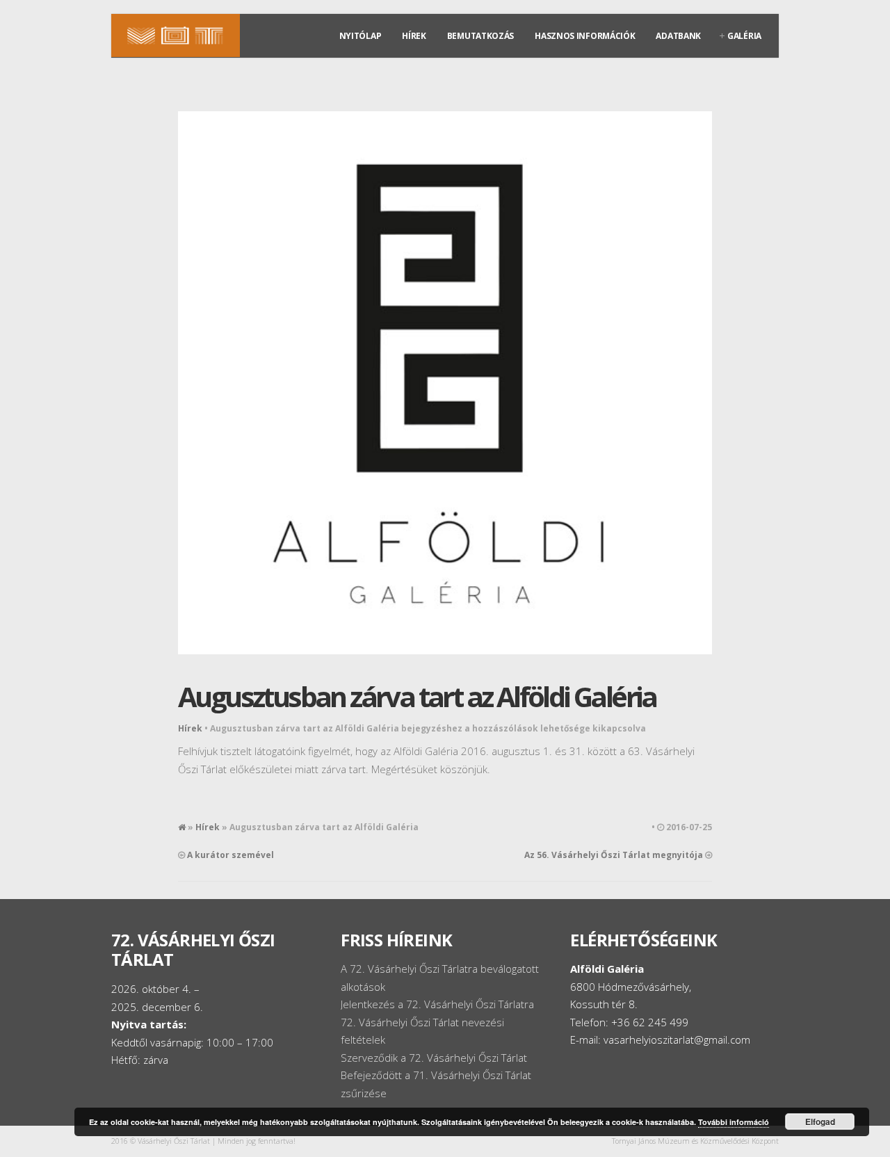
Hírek (414, 36)
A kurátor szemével (230, 855)
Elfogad (820, 1121)
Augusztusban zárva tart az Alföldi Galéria (417, 696)
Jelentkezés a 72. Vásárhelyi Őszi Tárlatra (437, 1004)
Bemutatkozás (480, 36)
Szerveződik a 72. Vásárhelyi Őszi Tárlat (434, 1058)
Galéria (744, 36)
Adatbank (678, 36)
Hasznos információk (585, 36)
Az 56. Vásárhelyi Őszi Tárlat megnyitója (613, 855)
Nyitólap (360, 36)
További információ (733, 1122)
